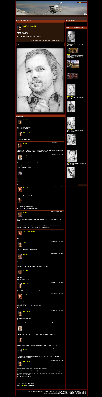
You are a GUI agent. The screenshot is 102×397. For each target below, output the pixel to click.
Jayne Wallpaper (70, 68)
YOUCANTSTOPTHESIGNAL (29, 231)
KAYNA (25, 349)
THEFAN (25, 242)
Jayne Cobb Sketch (71, 162)
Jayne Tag (69, 54)
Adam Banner (70, 80)
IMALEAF (25, 187)
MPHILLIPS (26, 143)
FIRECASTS (67, 15)
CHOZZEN (25, 283)
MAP (81, 15)
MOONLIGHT (26, 338)
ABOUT (85, 15)
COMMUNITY (55, 15)
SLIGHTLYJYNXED (27, 212)
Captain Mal (69, 112)
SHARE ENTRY (70, 23)
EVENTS (72, 15)
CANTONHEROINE (29, 26)
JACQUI (25, 155)
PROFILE (41, 15)
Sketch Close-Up (70, 178)
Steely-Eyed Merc (71, 43)
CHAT (77, 15)
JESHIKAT (25, 294)
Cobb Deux (69, 145)
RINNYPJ (25, 254)
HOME (36, 15)
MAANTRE (25, 171)
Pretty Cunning (70, 96)
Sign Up (80, 2)
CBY (24, 199)
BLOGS (61, 15)
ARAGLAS (25, 270)
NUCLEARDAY (26, 119)
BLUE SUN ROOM (48, 15)
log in (23, 385)
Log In (84, 2)
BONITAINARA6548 (27, 327)
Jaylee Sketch (70, 129)
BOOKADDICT (26, 132)
